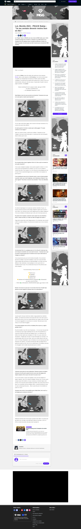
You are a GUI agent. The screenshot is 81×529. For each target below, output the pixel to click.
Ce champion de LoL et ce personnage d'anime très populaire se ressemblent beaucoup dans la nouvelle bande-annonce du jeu (59, 109)
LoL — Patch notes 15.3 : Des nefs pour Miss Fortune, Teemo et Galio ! (60, 168)
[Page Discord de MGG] (17, 510)
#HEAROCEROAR (29, 279)
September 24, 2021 (36, 90)
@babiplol (32, 274)
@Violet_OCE (32, 277)
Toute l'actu (60, 113)
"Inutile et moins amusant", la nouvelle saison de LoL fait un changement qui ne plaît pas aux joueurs (60, 104)
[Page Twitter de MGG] (19, 510)
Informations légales (37, 515)
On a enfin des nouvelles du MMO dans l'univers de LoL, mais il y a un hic (60, 98)
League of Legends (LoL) (28, 21)
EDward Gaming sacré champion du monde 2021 (36, 429)
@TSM (43, 87)
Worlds (16, 77)
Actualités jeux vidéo (20, 21)
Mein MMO (51, 509)
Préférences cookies (37, 521)
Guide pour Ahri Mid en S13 (58, 233)
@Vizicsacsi (32, 272)
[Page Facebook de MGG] (14, 510)
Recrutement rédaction (38, 513)
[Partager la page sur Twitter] (21, 35)
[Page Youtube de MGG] (22, 510)
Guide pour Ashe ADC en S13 (59, 246)
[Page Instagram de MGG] (30, 510)
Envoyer (46, 463)
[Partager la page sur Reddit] (23, 35)
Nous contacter (36, 509)
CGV (34, 526)
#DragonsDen (36, 279)
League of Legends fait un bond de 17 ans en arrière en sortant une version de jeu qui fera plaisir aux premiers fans (60, 66)
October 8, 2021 (45, 282)
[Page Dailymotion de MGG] (25, 510)
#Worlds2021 (44, 279)
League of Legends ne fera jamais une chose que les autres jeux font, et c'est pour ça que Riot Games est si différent (60, 71)
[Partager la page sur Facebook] (18, 35)
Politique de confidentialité (38, 522)
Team (34, 511)
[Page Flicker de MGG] (27, 510)
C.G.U (34, 517)
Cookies (34, 519)
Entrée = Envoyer (39, 463)
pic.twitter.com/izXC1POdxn (32, 281)
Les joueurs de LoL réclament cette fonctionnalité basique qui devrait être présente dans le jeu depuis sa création (59, 199)
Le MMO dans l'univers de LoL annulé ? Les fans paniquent (60, 80)
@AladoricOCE (22, 279)
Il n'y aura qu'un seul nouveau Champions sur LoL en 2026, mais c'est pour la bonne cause (60, 84)
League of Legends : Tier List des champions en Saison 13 (60, 219)
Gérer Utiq (35, 524)
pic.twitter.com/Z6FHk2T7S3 (32, 88)
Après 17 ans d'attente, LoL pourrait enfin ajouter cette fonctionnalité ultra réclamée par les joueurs (60, 89)
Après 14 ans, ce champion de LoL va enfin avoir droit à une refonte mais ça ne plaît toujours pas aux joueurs (60, 76)
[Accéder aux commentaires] (25, 35)
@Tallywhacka (32, 276)
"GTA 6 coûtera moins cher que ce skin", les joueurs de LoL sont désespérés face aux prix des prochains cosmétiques (60, 184)
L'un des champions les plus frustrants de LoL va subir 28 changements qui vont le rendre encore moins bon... (60, 94)
